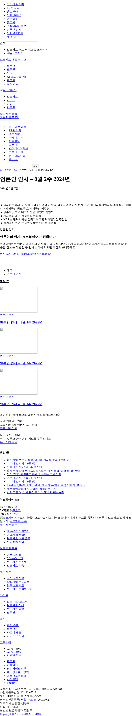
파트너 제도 (14, 632)
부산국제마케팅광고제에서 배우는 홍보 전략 (34, 474)
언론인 (11, 107)
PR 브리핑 (13, 8)
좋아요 (13, 506)
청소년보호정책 (16, 675)
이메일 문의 (15, 655)
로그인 (11, 80)
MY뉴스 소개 (15, 558)
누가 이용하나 (15, 542)
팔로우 (16, 510)
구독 (15, 514)
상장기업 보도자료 (18, 581)
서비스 (11, 100)
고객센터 (5, 642)
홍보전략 (12, 11)
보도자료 (12, 96)
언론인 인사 (14, 29)
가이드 (11, 103)
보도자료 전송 (15, 565)
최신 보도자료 (15, 578)
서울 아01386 (28, 699)
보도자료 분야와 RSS (19, 589)
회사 (3, 618)
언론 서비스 (14, 554)
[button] (66, 428)
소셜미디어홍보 (16, 26)
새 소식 (11, 36)
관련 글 (4, 281)
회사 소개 (13, 625)
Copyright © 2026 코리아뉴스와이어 (21, 714)
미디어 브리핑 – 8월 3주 (21, 463)
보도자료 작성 (15, 605)
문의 (9, 73)
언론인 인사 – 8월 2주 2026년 (21, 363)
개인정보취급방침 (18, 672)
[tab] (66, 525)
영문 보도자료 (15, 585)
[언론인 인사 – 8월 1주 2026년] (18, 393)
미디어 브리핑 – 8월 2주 (21, 481)
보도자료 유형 (15, 608)
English (11, 682)
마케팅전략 (14, 15)
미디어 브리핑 (15, 4)
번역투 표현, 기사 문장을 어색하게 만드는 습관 (35, 492)
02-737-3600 (14, 651)
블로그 (11, 65)
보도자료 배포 (8, 524)
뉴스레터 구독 (8, 442)
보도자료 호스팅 (17, 561)
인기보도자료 (15, 33)
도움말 (11, 69)
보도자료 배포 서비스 (13, 59)
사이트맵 (12, 679)
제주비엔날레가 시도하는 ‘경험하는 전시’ (32, 488)
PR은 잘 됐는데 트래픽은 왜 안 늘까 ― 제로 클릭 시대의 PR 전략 (46, 485)
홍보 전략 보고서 (17, 601)
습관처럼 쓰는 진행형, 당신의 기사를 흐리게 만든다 (38, 459)
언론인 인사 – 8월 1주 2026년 (21, 404)
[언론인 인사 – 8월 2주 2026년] (18, 352)
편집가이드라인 (16, 668)
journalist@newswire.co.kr (36, 253)
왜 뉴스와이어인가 (18, 531)
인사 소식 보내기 (10, 253)
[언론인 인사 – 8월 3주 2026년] (18, 311)
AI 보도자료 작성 (17, 76)
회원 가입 (13, 83)
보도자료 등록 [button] (8, 113)
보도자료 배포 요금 (18, 538)
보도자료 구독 (8, 548)
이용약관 (12, 664)
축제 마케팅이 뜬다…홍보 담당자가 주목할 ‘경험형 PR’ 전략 (43, 470)
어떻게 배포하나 (17, 534)
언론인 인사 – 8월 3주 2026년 (21, 322)
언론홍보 (12, 18)
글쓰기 (11, 22)
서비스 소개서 (15, 636)
